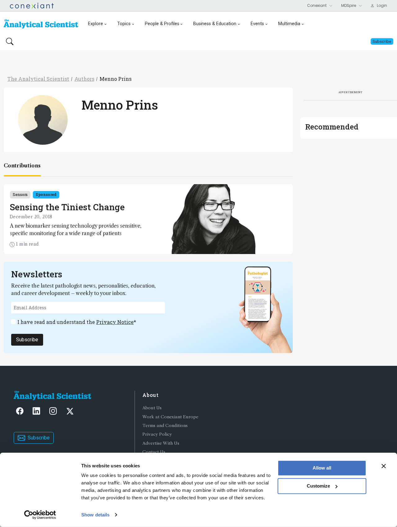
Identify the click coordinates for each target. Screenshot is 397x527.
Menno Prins (116, 78)
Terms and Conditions (165, 425)
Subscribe (27, 340)
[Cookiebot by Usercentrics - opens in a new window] (40, 515)
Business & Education (214, 23)
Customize (318, 485)
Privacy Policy (157, 434)
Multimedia (289, 23)
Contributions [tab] (22, 165)
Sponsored (46, 194)
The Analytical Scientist (38, 78)
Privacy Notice (115, 322)
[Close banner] (384, 466)
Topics (124, 23)
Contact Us (153, 452)
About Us (152, 408)
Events (257, 23)
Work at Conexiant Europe (170, 417)
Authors (84, 78)
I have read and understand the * (76, 322)
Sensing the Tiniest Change (67, 207)
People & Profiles (162, 23)
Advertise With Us (160, 443)
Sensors (20, 194)
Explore (95, 23)
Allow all (322, 467)
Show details (95, 514)
